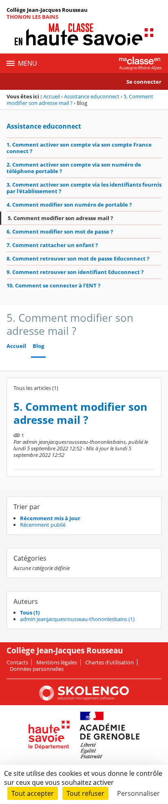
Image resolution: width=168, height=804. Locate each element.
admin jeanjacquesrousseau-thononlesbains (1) (77, 619)
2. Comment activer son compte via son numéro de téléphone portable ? (74, 168)
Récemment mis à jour (50, 518)
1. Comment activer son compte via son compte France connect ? (79, 148)
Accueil (51, 96)
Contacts (17, 662)
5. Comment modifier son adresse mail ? (60, 218)
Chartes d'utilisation (109, 662)
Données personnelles (37, 669)
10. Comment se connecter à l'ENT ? (53, 285)
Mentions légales (56, 662)
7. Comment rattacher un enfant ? (52, 245)
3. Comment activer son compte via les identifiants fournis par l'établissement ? (84, 188)
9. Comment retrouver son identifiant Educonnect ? (75, 272)
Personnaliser (138, 793)
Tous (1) (30, 612)
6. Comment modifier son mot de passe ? (60, 231)
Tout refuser (85, 793)
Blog (38, 346)
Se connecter (143, 81)
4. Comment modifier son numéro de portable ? (69, 204)
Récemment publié (43, 524)
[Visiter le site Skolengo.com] (84, 698)
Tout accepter (32, 793)
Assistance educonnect (91, 96)
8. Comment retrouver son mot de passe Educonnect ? (78, 258)
